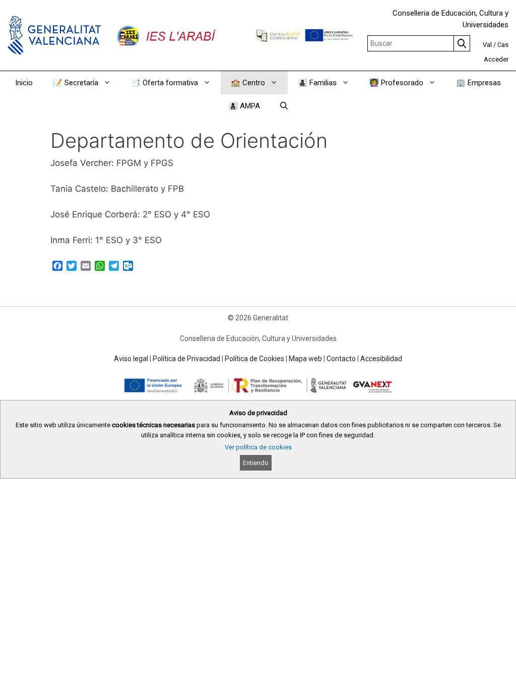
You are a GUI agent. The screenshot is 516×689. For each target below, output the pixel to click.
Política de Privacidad (186, 359)
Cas (502, 44)
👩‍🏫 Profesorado (396, 82)
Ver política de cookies (258, 447)
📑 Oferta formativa (164, 82)
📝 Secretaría (75, 82)
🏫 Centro (248, 82)
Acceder (496, 59)
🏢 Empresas (478, 82)
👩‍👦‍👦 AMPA (244, 105)
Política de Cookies (254, 359)
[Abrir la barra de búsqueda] (284, 106)
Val (487, 44)
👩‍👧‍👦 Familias (317, 82)
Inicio (24, 82)
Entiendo (256, 463)
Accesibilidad (381, 359)
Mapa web (305, 359)
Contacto (341, 359)
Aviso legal (131, 359)
